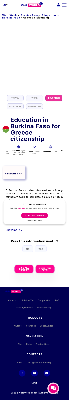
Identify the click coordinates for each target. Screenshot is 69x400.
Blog (20, 344)
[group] (15, 98)
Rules (29, 344)
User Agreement (24, 307)
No (27, 249)
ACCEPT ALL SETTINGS (34, 216)
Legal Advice (46, 326)
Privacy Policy (44, 307)
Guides (18, 326)
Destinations (43, 344)
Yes (40, 249)
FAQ (57, 300)
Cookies (21, 208)
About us (13, 300)
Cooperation (44, 300)
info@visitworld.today (39, 362)
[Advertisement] (34, 59)
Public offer (28, 300)
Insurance (31, 326)
